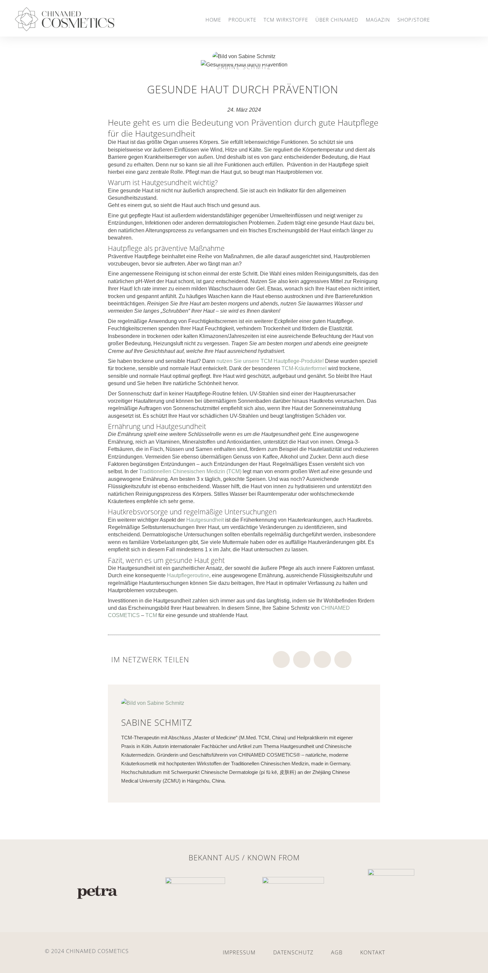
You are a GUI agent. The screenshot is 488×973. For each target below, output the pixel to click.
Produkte (242, 19)
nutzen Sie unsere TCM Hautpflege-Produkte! (270, 361)
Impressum (239, 952)
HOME (213, 19)
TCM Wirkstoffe (286, 19)
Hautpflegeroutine (188, 575)
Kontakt (372, 952)
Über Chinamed (337, 19)
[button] (281, 659)
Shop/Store (413, 19)
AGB (337, 952)
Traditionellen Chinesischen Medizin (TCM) (190, 471)
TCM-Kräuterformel (305, 368)
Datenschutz (293, 952)
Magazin (378, 19)
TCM (151, 615)
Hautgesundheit (205, 520)
